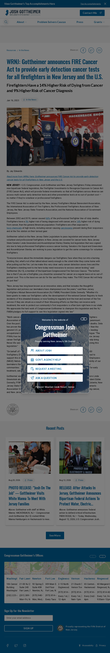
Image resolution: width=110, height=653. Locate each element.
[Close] (84, 319)
